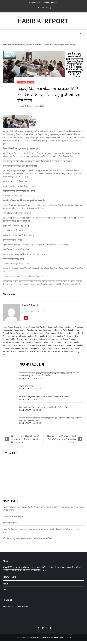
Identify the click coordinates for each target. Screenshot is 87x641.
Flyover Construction (24, 333)
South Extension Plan (71, 342)
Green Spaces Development (45, 333)
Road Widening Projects (66, 339)
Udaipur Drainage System (41, 348)
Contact (54, 2)
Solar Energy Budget (52, 342)
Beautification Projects (57, 327)
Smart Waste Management (31, 342)
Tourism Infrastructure (35, 345)
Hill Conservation (65, 333)
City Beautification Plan (20, 330)
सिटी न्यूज (30, 82)
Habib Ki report (26, 410)
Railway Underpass (47, 339)
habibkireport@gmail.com (18, 606)
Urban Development (20, 351)
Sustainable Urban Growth (14, 345)
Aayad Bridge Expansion (18, 327)
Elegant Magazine (54, 637)
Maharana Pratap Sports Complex (48, 336)
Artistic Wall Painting (38, 327)
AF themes (67, 637)
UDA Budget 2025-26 (55, 345)
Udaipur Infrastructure (62, 348)
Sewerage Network (11, 342)
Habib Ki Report (26, 106)
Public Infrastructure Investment (24, 339)
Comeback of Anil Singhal (13, 516)
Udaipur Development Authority (16, 348)
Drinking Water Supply (64, 330)
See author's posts (33, 311)
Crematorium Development (42, 330)
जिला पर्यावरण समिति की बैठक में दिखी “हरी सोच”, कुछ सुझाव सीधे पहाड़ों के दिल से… (61, 439)
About (46, 2)
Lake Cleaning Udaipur (24, 336)
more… (44, 570)
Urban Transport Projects (58, 351)
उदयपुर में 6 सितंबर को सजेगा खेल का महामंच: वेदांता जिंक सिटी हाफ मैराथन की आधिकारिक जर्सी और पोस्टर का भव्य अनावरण (41, 530)
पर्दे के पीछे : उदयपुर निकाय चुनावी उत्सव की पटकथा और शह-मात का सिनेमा (43, 396)
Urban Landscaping (38, 351)
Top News (22, 82)
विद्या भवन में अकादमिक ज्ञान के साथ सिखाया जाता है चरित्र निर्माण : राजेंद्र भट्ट (45, 407)
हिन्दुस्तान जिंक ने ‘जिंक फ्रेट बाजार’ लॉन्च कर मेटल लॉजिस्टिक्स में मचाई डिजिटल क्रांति (25, 439)
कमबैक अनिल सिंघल (26, 386)
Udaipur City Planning (74, 345)
